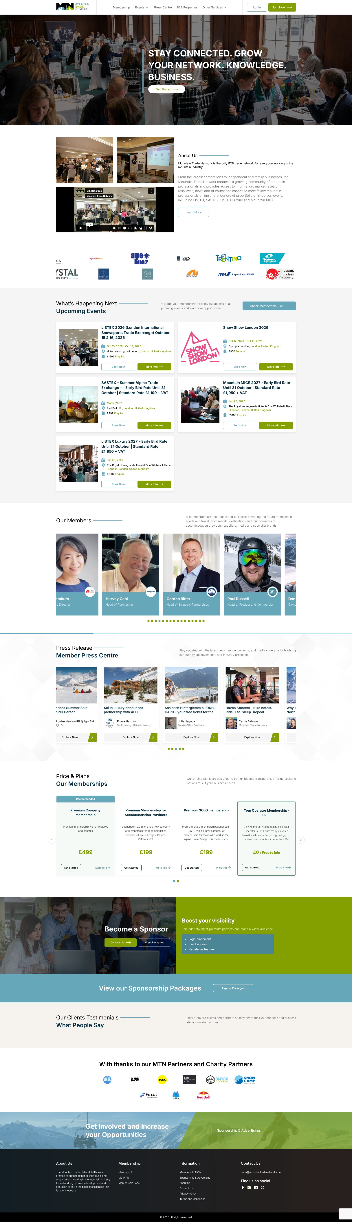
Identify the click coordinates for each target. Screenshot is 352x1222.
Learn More (193, 212)
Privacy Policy (188, 1193)
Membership (121, 7)
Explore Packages (233, 988)
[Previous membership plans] (52, 840)
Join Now (278, 7)
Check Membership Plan (266, 306)
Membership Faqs (129, 1182)
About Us (185, 1182)
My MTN (123, 1177)
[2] (178, 881)
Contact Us (117, 942)
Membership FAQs (190, 1172)
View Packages (154, 942)
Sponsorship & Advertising (238, 1130)
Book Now (118, 366)
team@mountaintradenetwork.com (261, 1172)
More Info (152, 366)
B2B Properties (187, 7)
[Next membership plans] (301, 840)
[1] (174, 881)
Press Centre (163, 7)
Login (257, 7)
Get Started (163, 89)
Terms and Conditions (192, 1198)
